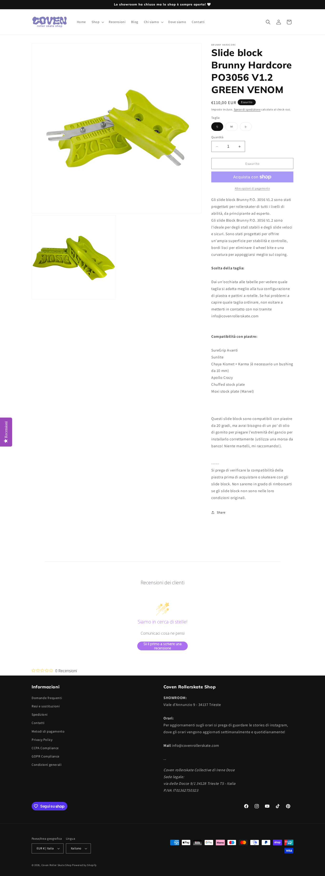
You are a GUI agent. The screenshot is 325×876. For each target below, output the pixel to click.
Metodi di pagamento (48, 731)
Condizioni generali (46, 764)
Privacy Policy (42, 739)
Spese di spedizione (247, 109)
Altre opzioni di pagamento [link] (252, 188)
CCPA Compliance (45, 748)
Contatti (38, 723)
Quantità (217, 137)
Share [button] (221, 512)
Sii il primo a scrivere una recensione (162, 646)
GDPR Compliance (45, 756)
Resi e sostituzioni (45, 706)
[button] (97, 22)
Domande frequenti (47, 697)
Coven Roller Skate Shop (56, 865)
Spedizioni (40, 714)
